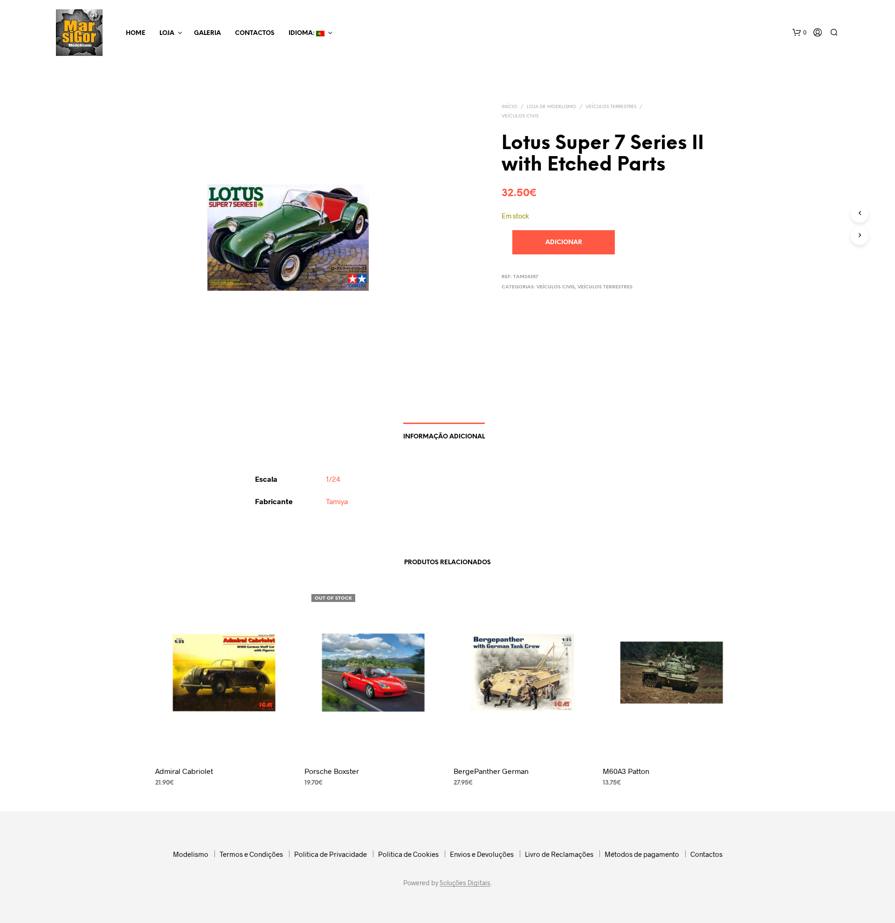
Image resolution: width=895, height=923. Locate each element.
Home (135, 33)
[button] (799, 32)
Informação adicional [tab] (444, 437)
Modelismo (190, 854)
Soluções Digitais (465, 883)
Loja (166, 33)
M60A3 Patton (626, 770)
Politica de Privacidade (330, 854)
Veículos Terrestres (610, 106)
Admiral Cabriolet (184, 770)
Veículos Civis (520, 116)
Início (509, 106)
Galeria (207, 33)
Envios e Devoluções (482, 854)
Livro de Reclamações (559, 854)
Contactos (255, 33)
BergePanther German (491, 770)
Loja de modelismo (551, 106)
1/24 (333, 478)
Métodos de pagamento (642, 854)
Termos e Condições (251, 854)
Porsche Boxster (331, 770)
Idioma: (302, 33)
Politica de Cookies (408, 854)
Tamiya (337, 501)
